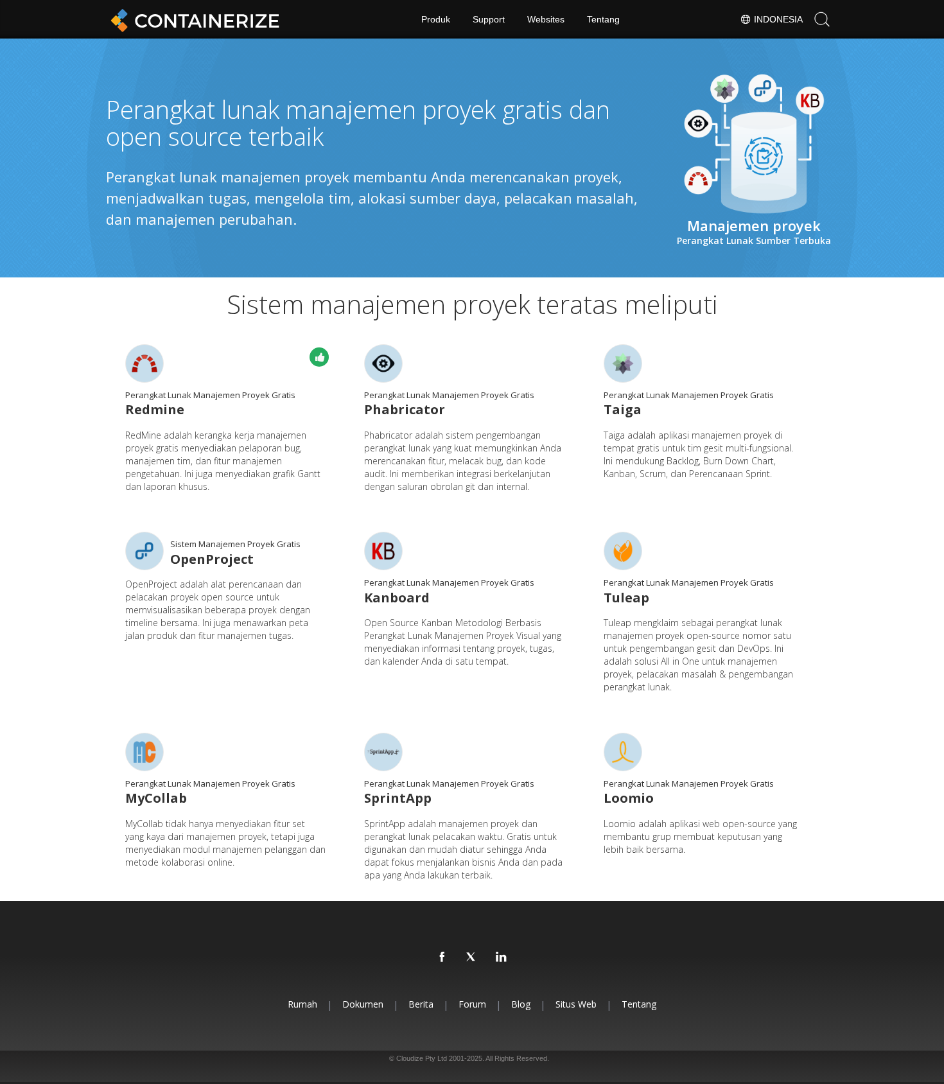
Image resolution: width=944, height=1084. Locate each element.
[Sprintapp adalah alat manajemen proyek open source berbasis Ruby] (383, 752)
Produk (435, 19)
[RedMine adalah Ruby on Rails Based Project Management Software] (144, 363)
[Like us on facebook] (442, 957)
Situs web (576, 1004)
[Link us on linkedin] (501, 957)
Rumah (302, 1004)
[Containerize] (192, 19)
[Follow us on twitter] (472, 957)
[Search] (822, 19)
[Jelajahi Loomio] (623, 752)
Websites (545, 19)
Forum (472, 1004)
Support (489, 19)
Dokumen (362, 1004)
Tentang (603, 19)
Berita (420, 1004)
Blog (520, 1004)
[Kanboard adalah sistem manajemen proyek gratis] (383, 551)
